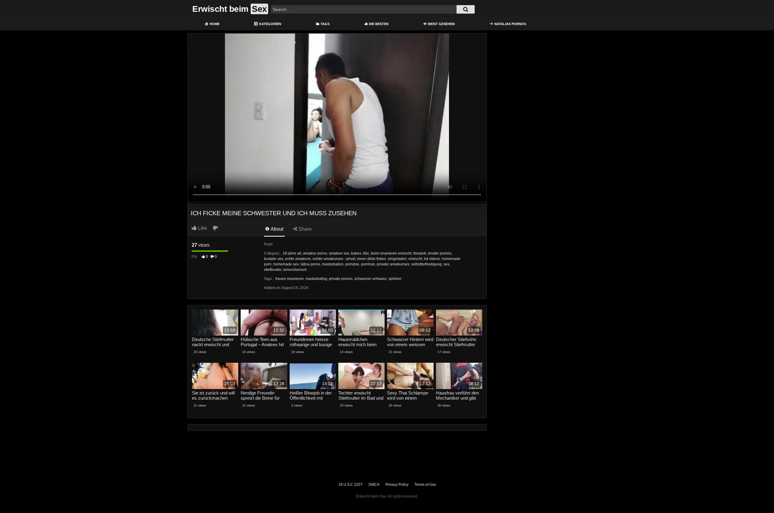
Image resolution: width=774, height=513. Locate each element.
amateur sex (339, 253)
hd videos (432, 259)
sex (446, 264)
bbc (366, 253)
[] (466, 9)
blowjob (419, 253)
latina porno (310, 264)
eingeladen (397, 259)
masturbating (316, 279)
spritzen (395, 279)
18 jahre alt (292, 253)
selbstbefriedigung (426, 264)
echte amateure (298, 259)
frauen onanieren (289, 279)
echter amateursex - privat (334, 259)
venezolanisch (295, 270)
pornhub (368, 264)
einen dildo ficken (371, 259)
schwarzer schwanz (370, 279)
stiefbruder (272, 270)
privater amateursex (393, 264)
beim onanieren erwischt (391, 253)
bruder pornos (439, 253)
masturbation (332, 264)
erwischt (415, 259)
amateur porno (315, 253)
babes (356, 253)
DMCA (374, 484)
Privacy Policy (396, 484)
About (276, 229)
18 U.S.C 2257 (350, 484)
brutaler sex (273, 259)
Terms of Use (425, 484)
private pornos (341, 279)
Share (305, 229)
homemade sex (286, 264)
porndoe (352, 264)
